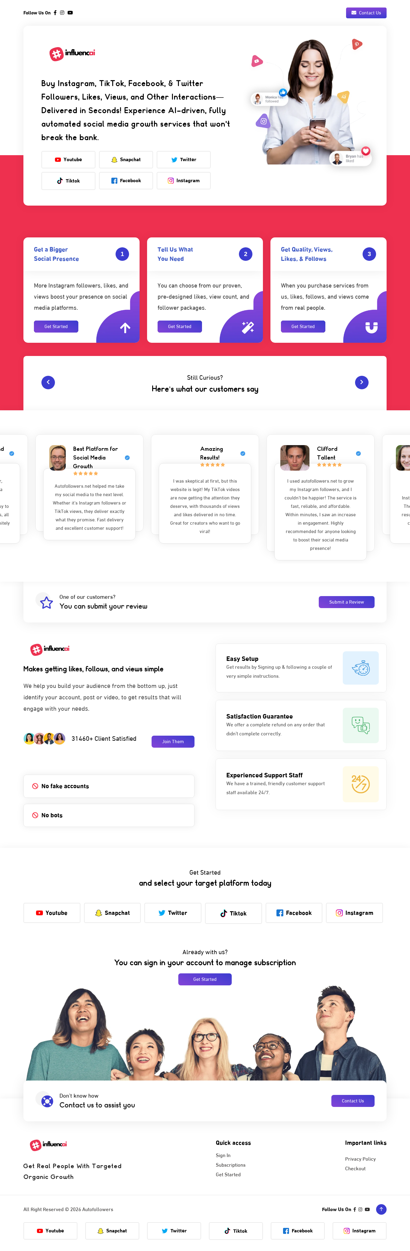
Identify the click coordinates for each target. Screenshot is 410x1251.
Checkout (355, 1169)
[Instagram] (62, 13)
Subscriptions (231, 1165)
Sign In (223, 1156)
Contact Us (369, 13)
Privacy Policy (360, 1159)
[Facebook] (55, 13)
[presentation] (48, 382)
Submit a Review (346, 602)
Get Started (56, 326)
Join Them (173, 741)
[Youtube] (70, 13)
